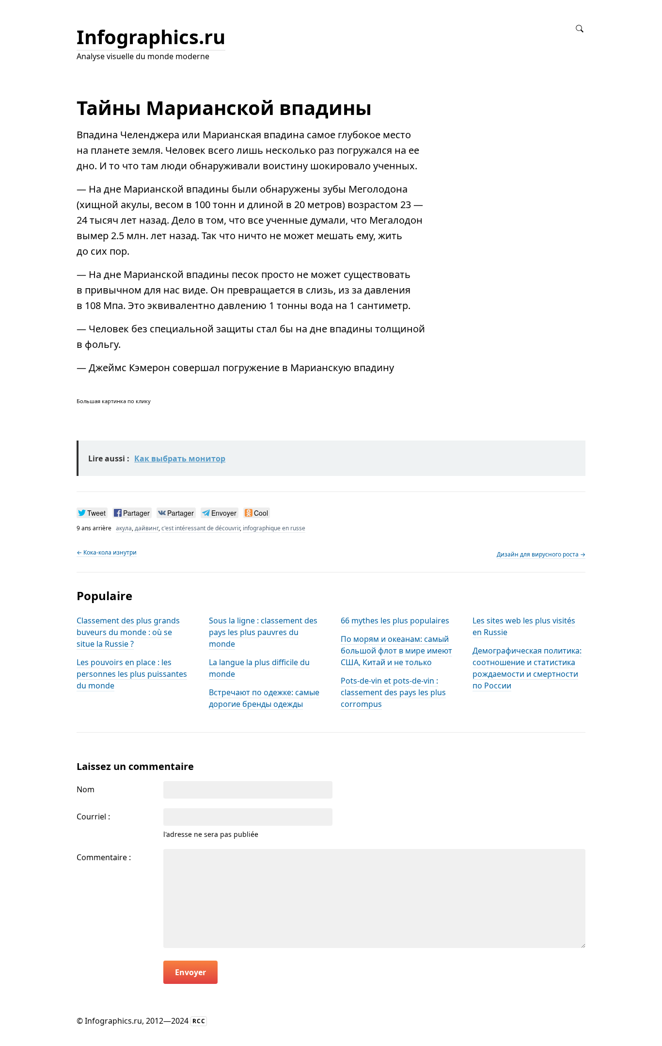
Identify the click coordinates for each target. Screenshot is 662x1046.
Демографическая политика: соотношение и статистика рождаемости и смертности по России (527, 668)
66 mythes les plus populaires (395, 620)
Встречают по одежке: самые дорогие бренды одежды (264, 698)
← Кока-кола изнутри (107, 552)
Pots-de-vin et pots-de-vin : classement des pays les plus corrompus (393, 692)
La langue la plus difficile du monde (259, 668)
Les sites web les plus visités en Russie (524, 626)
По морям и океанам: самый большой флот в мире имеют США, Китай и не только (396, 651)
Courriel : (93, 816)
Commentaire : (104, 857)
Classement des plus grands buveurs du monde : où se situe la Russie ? (128, 632)
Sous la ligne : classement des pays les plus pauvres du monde (263, 632)
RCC (198, 1021)
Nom (86, 789)
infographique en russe (274, 528)
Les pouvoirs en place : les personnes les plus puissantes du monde (132, 674)
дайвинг (146, 528)
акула (124, 528)
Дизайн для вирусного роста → (541, 554)
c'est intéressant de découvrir (200, 528)
